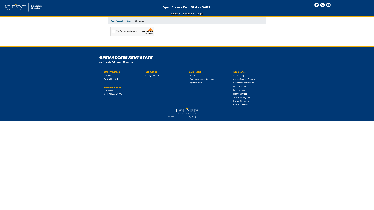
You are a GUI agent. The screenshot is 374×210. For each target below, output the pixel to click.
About (174, 13)
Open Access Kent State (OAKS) (187, 7)
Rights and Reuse (196, 82)
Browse (187, 13)
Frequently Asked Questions (201, 78)
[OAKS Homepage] (317, 4)
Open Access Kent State (120, 20)
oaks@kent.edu (152, 75)
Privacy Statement (241, 101)
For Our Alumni (240, 86)
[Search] (322, 4)
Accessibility (238, 75)
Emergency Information (243, 82)
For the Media (239, 89)
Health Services (240, 93)
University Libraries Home (114, 62)
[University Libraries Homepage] (328, 4)
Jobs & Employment (242, 97)
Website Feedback (241, 104)
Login (199, 13)
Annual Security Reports (244, 78)
